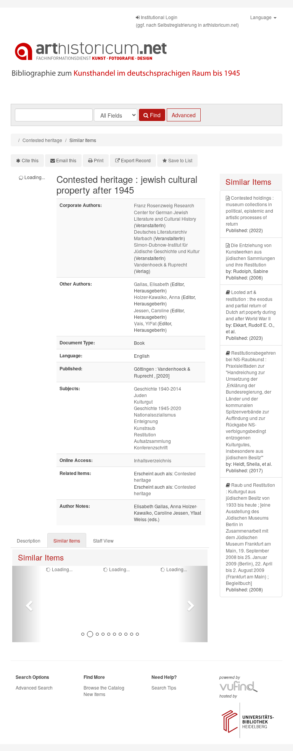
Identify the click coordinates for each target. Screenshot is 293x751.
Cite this (30, 160)
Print (98, 160)
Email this (66, 160)
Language (261, 17)
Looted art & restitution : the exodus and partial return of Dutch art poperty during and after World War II (251, 305)
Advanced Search (34, 687)
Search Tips (163, 687)
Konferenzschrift (150, 447)
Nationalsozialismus (155, 414)
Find (154, 115)
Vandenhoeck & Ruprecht (160, 264)
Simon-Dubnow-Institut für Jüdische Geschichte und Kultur (167, 247)
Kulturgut (143, 401)
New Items (94, 694)
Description (28, 540)
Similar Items (66, 540)
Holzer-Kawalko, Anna (157, 297)
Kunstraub (144, 428)
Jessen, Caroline (151, 310)
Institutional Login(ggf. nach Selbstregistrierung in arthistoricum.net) (187, 21)
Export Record (136, 160)
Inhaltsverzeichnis (152, 460)
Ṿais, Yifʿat (145, 323)
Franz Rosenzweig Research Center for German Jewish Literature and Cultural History (165, 211)
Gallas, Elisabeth (151, 284)
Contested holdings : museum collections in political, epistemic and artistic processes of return (250, 210)
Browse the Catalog (104, 687)
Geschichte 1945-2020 (157, 408)
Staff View (103, 540)
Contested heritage (42, 140)
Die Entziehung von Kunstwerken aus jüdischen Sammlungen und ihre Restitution (250, 255)
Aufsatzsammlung (152, 441)
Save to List (180, 160)
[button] (27, 604)
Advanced (184, 115)
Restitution (145, 434)
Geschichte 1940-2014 (157, 388)
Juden (140, 395)
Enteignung (146, 421)
